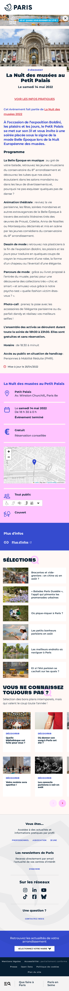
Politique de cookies (47, 967)
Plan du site (34, 972)
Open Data (27, 967)
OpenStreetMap (52, 482)
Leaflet (36, 482)
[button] (34, 462)
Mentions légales (11, 961)
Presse (13, 967)
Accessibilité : (45, 961)
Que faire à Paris (26, 984)
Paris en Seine (52, 984)
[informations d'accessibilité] (23, 503)
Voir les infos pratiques (34, 99)
